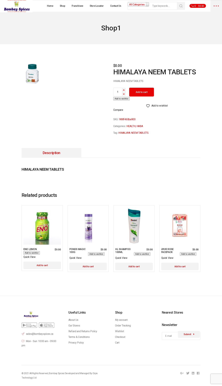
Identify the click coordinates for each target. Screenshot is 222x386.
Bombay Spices (56, 373)
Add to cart (141, 92)
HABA (140, 126)
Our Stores (74, 325)
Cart (117, 342)
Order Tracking (123, 325)
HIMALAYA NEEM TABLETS (133, 132)
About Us (73, 319)
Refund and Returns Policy (82, 331)
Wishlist (119, 331)
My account (121, 319)
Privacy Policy (76, 342)
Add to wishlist (121, 98)
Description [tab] (51, 153)
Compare (118, 109)
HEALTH (130, 126)
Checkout (120, 337)
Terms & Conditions (79, 337)
